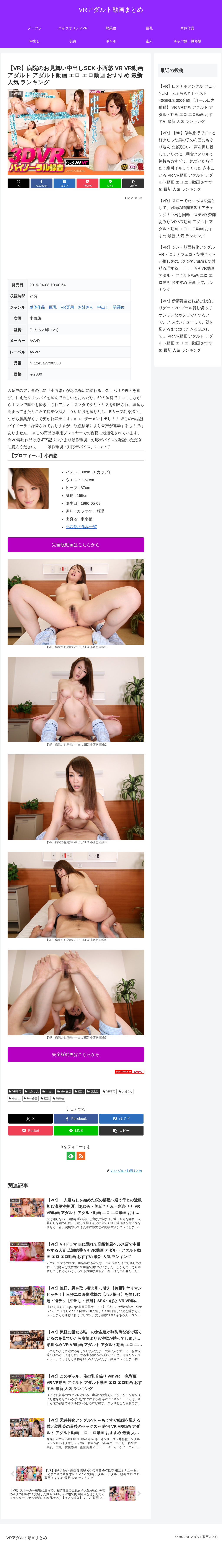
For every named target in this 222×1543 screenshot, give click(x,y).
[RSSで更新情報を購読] (81, 1156)
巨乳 (53, 307)
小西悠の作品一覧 (81, 527)
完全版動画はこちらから (76, 544)
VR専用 (67, 307)
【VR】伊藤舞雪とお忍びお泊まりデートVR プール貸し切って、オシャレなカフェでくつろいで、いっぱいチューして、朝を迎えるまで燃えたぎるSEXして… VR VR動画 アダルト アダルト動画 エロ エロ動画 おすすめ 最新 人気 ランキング (187, 325)
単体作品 (37, 307)
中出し (103, 307)
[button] (133, 183)
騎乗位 (119, 307)
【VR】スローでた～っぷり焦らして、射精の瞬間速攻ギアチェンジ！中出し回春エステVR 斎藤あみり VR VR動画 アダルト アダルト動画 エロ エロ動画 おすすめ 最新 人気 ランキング (187, 218)
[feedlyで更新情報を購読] (71, 1156)
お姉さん (85, 307)
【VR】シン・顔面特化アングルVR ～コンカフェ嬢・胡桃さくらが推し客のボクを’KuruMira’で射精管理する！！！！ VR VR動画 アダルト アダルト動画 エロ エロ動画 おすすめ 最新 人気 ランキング (187, 268)
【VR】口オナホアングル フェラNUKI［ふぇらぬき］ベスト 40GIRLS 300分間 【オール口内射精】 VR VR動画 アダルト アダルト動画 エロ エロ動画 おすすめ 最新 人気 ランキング (187, 104)
